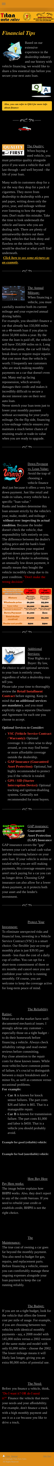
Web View (47, 1456)
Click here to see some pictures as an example (25, 260)
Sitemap (14, 1456)
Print (7, 1456)
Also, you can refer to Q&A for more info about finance (25, 106)
